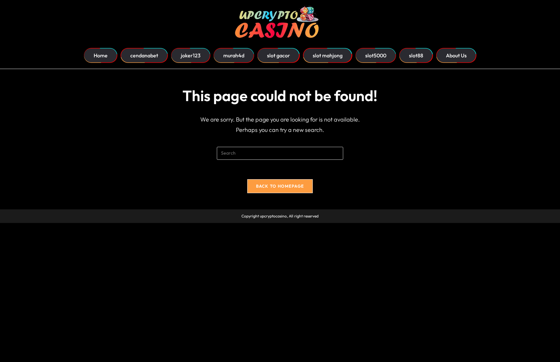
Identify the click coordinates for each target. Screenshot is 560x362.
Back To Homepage (280, 186)
